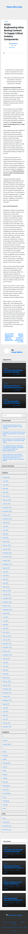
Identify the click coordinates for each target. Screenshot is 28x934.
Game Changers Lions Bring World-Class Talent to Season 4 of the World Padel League (14, 440)
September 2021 (7, 700)
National (5, 778)
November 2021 (7, 692)
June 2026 (6, 485)
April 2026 (5, 492)
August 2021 (6, 704)
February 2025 (7, 545)
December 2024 (7, 553)
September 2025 (7, 519)
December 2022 (7, 643)
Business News (7, 744)
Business (6, 21)
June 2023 (6, 621)
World (4, 808)
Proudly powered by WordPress (9, 922)
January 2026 (6, 503)
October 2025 (6, 515)
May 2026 (5, 488)
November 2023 (7, 602)
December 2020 (7, 726)
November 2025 (7, 511)
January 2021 (6, 723)
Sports (4, 797)
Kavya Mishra (14, 43)
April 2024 (5, 583)
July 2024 (5, 571)
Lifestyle (5, 774)
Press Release (6, 793)
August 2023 (6, 613)
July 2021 (5, 708)
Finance (5, 767)
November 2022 (7, 647)
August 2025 (6, 522)
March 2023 (6, 632)
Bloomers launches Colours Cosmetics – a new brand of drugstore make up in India (19, 338)
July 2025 (5, 526)
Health (4, 770)
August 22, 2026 (9, 853)
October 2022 (6, 651)
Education (5, 755)
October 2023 (6, 605)
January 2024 (6, 594)
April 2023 (5, 628)
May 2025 (5, 534)
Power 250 (6, 789)
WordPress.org (7, 829)
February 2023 (7, 636)
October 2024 (6, 560)
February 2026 (7, 500)
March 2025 (6, 541)
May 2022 (5, 670)
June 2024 (6, 575)
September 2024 (7, 564)
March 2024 (6, 587)
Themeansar (14, 924)
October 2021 (6, 696)
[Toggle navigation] (15, 13)
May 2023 (5, 624)
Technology (6, 801)
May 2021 (5, 715)
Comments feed (7, 826)
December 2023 (7, 598)
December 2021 (7, 689)
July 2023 (5, 617)
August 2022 (6, 658)
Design (4, 751)
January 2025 (6, 549)
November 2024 (7, 556)
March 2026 (6, 496)
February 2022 (7, 681)
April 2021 (5, 719)
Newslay (23, 922)
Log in (4, 818)
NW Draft (5, 782)
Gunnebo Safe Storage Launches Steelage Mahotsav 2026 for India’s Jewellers (12, 426)
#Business (12, 47)
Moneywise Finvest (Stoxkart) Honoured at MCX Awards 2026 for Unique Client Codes (14, 433)
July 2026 (5, 481)
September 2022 (7, 655)
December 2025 (7, 507)
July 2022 (5, 662)
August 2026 (6, 477)
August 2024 (6, 568)
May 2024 (5, 579)
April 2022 (5, 674)
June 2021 (5, 711)
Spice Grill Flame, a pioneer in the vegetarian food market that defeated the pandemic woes (9, 337)
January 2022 (6, 685)
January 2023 (6, 639)
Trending (5, 804)
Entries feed (6, 822)
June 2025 (6, 530)
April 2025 (5, 537)
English (5, 759)
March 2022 (6, 677)
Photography (6, 786)
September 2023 (7, 609)
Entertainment (6, 763)
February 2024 (7, 590)
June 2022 (6, 666)
